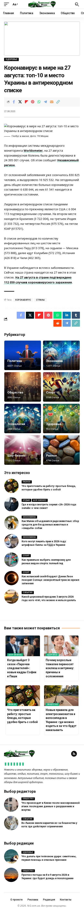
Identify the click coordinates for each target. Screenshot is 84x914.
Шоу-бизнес (16, 455)
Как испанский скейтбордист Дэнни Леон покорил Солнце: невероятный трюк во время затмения (50, 580)
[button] (7, 4)
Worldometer (33, 150)
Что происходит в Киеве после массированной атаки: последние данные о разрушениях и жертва (50, 806)
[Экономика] (61, 355)
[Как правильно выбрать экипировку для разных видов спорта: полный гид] (11, 559)
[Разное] (61, 450)
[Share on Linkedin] (67, 315)
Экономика (54, 361)
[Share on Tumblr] (76, 315)
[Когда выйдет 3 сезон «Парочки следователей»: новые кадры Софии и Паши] (23, 645)
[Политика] (22, 355)
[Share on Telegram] (45, 102)
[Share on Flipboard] (26, 102)
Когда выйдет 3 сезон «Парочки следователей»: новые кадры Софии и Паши (21, 668)
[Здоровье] (61, 418)
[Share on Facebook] (14, 102)
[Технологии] (22, 418)
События (28, 592)
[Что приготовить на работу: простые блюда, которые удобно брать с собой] (11, 486)
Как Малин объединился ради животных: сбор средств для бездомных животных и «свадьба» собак (50, 525)
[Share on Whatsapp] (39, 102)
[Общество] (22, 387)
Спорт (50, 392)
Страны (40, 300)
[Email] (51, 102)
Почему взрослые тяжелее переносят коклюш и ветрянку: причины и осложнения (60, 668)
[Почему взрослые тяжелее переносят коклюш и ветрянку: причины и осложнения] (61, 645)
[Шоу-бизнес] (22, 450)
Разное (51, 455)
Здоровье (11, 59)
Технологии (16, 424)
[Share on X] (20, 102)
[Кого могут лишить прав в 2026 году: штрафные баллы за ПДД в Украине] (11, 541)
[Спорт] (61, 387)
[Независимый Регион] (42, 4)
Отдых (26, 500)
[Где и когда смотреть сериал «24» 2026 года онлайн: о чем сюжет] (11, 504)
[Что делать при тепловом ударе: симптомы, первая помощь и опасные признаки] (11, 856)
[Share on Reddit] (57, 323)
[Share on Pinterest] (32, 102)
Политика (14, 361)
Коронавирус (23, 300)
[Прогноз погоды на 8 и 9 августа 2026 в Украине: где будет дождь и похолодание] (11, 875)
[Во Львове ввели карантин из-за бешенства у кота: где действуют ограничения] (11, 823)
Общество (15, 392)
